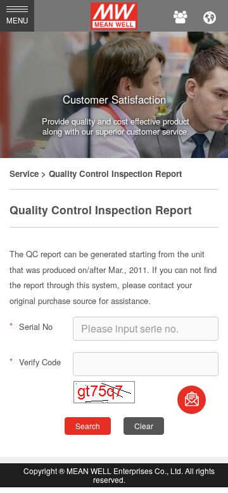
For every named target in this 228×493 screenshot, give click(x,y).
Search (87, 425)
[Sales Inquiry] (191, 400)
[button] (104, 400)
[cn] (209, 16)
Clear (143, 425)
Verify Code (35, 361)
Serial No (31, 326)
